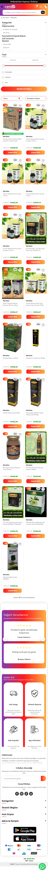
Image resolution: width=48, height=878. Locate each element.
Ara (43, 12)
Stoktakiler (8, 72)
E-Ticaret (17, 864)
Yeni (6, 83)
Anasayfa (6, 18)
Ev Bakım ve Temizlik (10, 29)
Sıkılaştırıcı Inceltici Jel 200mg (35, 358)
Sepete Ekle (12, 152)
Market (5, 41)
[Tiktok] (26, 794)
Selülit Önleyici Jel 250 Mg (11, 413)
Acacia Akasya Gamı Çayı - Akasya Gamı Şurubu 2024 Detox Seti (34, 304)
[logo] (10, 6)
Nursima (29, 136)
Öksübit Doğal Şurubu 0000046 (10, 578)
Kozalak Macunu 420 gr (10, 358)
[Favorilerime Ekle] (20, 105)
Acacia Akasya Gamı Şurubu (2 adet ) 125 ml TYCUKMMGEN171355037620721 (13, 249)
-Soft (12, 864)
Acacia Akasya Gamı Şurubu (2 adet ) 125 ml (35, 140)
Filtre (5, 98)
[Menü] (2, 6)
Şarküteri (6, 48)
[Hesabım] (41, 6)
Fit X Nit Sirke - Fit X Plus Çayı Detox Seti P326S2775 (35, 249)
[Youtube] (31, 794)
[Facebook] (17, 794)
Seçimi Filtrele (24, 89)
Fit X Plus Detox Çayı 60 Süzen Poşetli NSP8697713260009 (12, 523)
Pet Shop (6, 33)
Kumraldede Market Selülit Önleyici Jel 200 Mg (34, 414)
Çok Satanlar (8, 38)
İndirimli (7, 77)
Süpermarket (8, 26)
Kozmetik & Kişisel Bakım (14, 36)
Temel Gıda (7, 44)
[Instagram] (22, 794)
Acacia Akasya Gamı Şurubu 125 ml (12, 195)
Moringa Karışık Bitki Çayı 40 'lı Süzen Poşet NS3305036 (35, 523)
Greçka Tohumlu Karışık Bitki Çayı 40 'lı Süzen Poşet (12, 140)
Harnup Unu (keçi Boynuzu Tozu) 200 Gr (11, 468)
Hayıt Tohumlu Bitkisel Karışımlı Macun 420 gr (10, 304)
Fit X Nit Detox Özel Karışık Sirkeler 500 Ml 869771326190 (34, 468)
